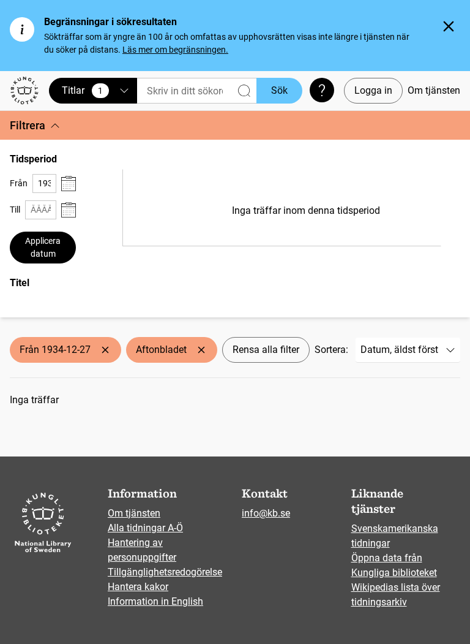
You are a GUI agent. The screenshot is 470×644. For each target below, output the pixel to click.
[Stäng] (448, 26)
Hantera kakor (138, 587)
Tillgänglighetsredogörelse (165, 572)
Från (19, 183)
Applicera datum (43, 247)
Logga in (373, 90)
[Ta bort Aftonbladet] (201, 349)
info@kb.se (266, 513)
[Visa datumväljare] (68, 183)
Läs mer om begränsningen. (175, 50)
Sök (279, 90)
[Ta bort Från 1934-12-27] (105, 349)
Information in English (155, 601)
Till (15, 209)
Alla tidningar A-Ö (145, 528)
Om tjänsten (434, 90)
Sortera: (331, 349)
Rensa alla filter (266, 349)
